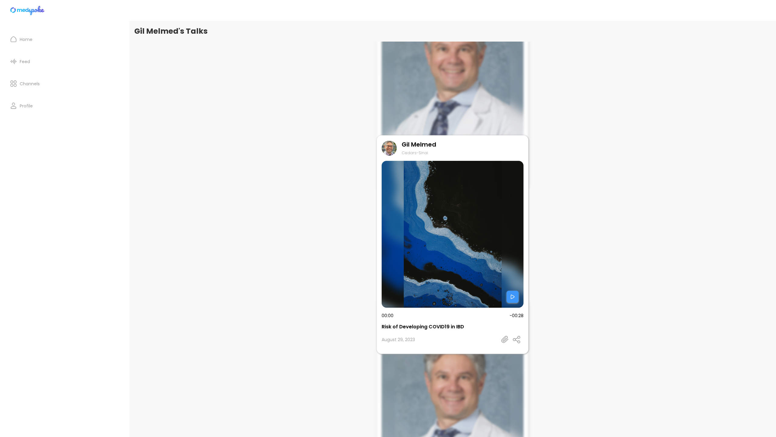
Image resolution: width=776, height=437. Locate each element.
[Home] (27, 10)
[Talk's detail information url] (505, 339)
